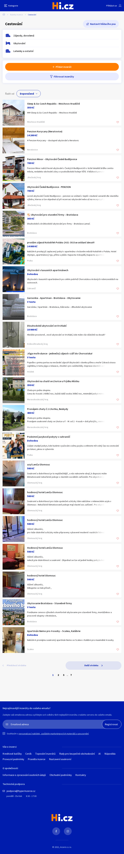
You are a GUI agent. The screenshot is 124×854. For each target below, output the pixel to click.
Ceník (28, 753)
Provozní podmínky (13, 759)
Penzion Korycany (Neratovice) (44, 131)
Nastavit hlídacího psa (103, 23)
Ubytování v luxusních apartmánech (47, 270)
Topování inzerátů (45, 753)
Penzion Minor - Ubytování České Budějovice (52, 159)
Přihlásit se (111, 5)
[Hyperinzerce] (63, 5)
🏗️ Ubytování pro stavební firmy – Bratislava (52, 214)
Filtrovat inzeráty (64, 76)
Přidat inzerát (64, 66)
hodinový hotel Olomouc (41, 575)
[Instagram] (68, 831)
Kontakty (80, 775)
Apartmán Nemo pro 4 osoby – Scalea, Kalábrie (53, 631)
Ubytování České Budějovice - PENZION (49, 186)
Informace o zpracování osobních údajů (24, 775)
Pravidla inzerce (36, 759)
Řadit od (9, 93)
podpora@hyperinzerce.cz (20, 791)
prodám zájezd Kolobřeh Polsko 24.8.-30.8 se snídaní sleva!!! (60, 242)
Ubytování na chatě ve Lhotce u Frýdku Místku (53, 381)
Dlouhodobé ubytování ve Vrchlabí (47, 325)
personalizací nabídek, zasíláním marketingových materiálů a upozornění (54, 733)
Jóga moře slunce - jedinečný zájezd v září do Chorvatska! (59, 353)
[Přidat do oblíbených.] (118, 122)
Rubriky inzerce (16, 14)
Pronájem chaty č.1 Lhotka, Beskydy (47, 409)
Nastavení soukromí (60, 759)
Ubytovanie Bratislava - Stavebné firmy (49, 603)
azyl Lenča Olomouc (38, 464)
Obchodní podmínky (61, 775)
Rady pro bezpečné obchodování (77, 753)
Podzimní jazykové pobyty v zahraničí (48, 436)
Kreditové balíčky (12, 753)
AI (99, 753)
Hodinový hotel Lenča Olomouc (45, 547)
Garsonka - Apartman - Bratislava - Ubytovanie (53, 298)
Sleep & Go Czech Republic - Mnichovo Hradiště (53, 103)
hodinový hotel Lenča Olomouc (45, 492)
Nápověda (109, 753)
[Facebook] (56, 831)
